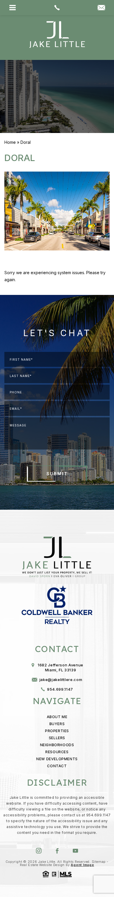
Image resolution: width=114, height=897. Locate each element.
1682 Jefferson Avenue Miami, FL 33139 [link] (60, 667)
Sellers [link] (57, 738)
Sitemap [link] (99, 862)
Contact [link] (57, 766)
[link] (57, 7)
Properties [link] (57, 731)
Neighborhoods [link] (57, 745)
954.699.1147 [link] (60, 689)
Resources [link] (56, 752)
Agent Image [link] (82, 865)
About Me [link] (57, 717)
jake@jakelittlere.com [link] (60, 679)
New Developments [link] (57, 759)
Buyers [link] (57, 724)
